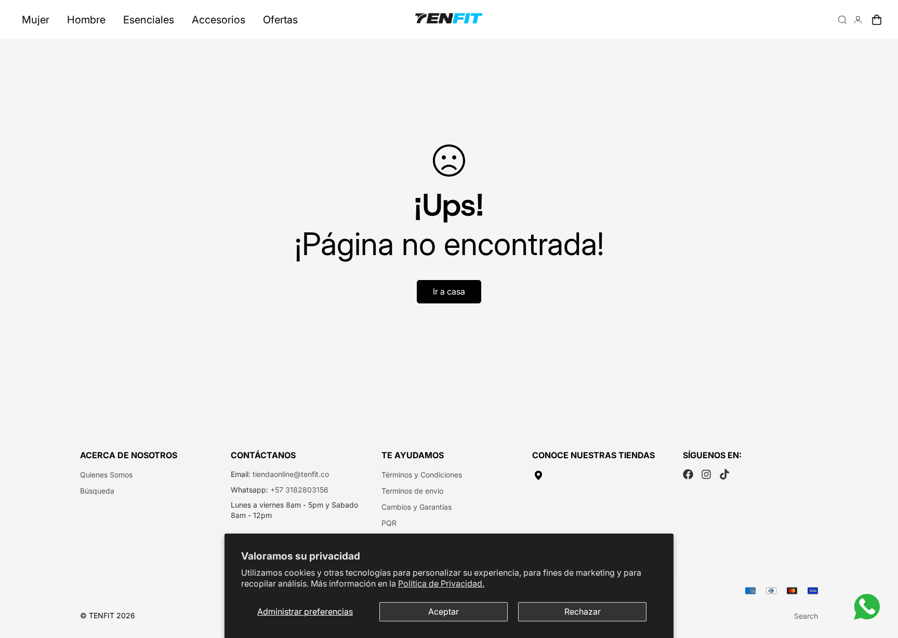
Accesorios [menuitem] (218, 20)
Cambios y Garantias (416, 506)
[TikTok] (724, 474)
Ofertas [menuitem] (280, 20)
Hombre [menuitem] (86, 20)
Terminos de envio (412, 490)
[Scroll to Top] (878, 581)
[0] (876, 19)
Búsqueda (97, 490)
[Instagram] (706, 474)
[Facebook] (688, 474)
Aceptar (443, 611)
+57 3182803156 (299, 489)
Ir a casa (449, 291)
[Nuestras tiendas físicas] (599, 475)
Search (806, 616)
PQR (389, 523)
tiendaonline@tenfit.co (291, 474)
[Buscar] (842, 20)
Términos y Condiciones (421, 474)
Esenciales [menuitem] (148, 20)
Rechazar (582, 611)
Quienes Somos (106, 474)
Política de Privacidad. (441, 583)
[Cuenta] (858, 20)
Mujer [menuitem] (35, 20)
